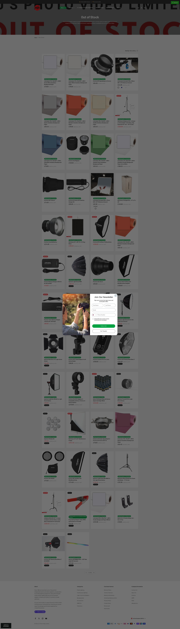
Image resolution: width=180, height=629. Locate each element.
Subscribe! (104, 326)
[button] (6, 625)
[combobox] (94, 315)
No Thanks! (103, 331)
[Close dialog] (116, 296)
